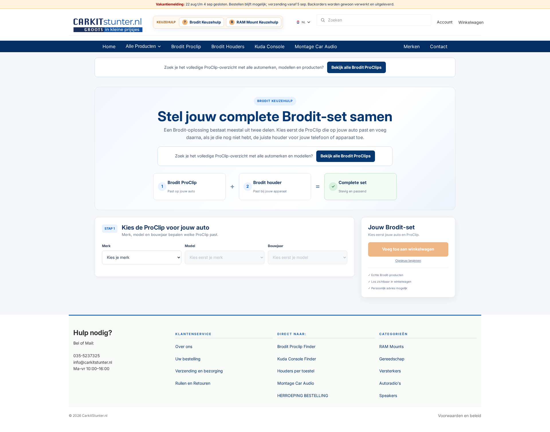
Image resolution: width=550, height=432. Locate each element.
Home (109, 46)
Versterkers (390, 370)
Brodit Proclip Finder (296, 346)
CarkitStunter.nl (94, 415)
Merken (412, 46)
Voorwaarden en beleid (459, 415)
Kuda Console (269, 46)
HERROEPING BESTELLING (302, 395)
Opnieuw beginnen (408, 260)
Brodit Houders (227, 46)
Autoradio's (390, 383)
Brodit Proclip (186, 46)
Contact (438, 46)
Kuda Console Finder (296, 358)
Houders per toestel (295, 370)
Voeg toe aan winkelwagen (408, 249)
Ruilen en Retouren (192, 383)
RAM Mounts (391, 346)
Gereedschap (391, 358)
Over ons (183, 346)
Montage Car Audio (316, 46)
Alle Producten (141, 46)
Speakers (388, 395)
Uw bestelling (188, 358)
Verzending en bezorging (199, 370)
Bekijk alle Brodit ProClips (356, 67)
